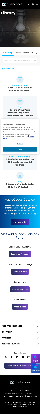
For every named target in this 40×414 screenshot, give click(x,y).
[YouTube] (22, 357)
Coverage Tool (20, 271)
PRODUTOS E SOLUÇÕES (12, 326)
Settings (20, 144)
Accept (19, 149)
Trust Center (13, 390)
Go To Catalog (20, 222)
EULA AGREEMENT (26, 393)
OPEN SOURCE (24, 390)
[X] (5, 357)
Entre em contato (35, 361)
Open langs (33, 4)
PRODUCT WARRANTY (12, 393)
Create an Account (20, 254)
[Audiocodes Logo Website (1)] (12, 4)
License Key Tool (20, 289)
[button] (36, 53)
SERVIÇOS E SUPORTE (11, 344)
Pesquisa (29, 4)
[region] (20, 136)
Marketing (7, 52)
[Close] (36, 121)
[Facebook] (11, 357)
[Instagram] (28, 357)
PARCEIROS (6, 338)
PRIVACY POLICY (8, 396)
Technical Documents (24, 52)
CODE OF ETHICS (32, 396)
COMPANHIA (7, 332)
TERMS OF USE (19, 396)
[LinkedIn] (17, 357)
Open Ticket (20, 306)
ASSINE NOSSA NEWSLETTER (20, 365)
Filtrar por (9, 69)
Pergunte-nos (35, 370)
